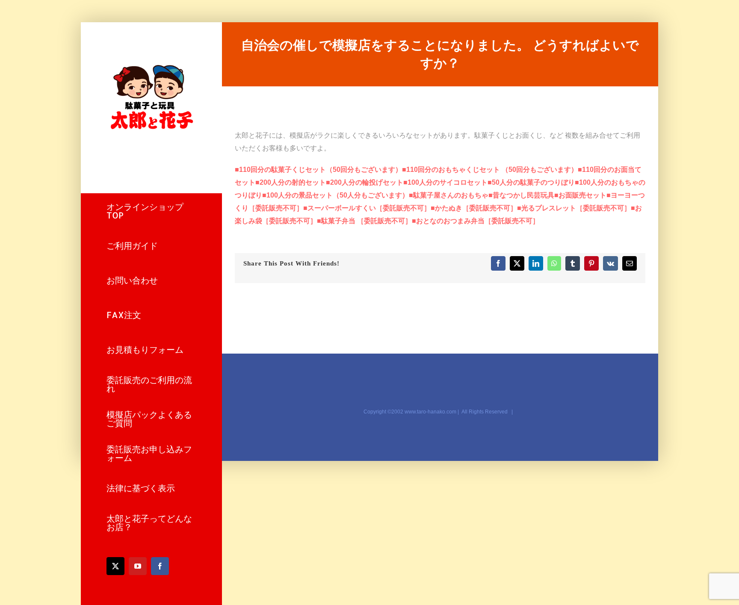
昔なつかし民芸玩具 (521, 195)
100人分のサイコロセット (445, 182)
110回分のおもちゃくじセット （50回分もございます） (490, 169)
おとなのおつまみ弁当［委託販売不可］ (475, 220)
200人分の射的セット (290, 182)
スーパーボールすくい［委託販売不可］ (367, 208)
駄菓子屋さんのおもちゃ (448, 195)
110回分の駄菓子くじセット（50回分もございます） (318, 169)
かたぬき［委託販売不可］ (474, 208)
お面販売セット (580, 195)
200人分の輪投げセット (364, 182)
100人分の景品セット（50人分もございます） (335, 195)
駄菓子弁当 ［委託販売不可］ (364, 220)
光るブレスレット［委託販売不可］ (574, 208)
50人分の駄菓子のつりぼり (531, 182)
